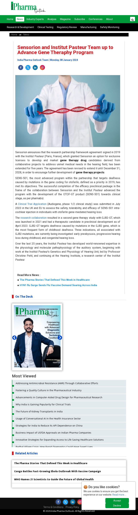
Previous (13, 337)
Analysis (51, 19)
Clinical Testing (45, 27)
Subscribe (79, 19)
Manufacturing (88, 27)
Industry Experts (35, 19)
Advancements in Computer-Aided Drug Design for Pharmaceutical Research (59, 397)
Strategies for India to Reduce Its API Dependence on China (49, 425)
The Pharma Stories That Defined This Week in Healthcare (55, 279)
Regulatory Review (67, 27)
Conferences (95, 19)
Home (10, 19)
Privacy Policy (72, 507)
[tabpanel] (37, 337)
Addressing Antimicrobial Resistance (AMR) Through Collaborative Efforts (57, 383)
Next (59, 337)
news (26, 34)
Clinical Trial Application (32, 204)
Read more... (119, 494)
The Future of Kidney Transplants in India (39, 411)
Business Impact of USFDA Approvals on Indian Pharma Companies (53, 432)
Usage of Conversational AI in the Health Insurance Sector (48, 418)
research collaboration (34, 217)
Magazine (65, 19)
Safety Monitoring (109, 27)
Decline (117, 505)
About (109, 19)
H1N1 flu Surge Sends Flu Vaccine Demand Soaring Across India (58, 285)
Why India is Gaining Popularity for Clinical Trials (43, 404)
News (20, 19)
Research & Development (20, 27)
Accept (117, 500)
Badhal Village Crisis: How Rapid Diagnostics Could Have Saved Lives (54, 446)
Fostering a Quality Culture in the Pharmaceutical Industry (48, 390)
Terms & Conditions (53, 507)
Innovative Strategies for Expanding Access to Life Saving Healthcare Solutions (60, 439)
